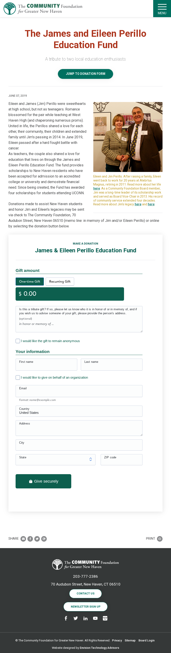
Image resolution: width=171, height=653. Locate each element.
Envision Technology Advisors (99, 647)
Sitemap (130, 640)
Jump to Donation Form (85, 74)
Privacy (117, 640)
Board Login (146, 640)
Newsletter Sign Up (85, 606)
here (96, 188)
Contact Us (85, 593)
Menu (162, 13)
